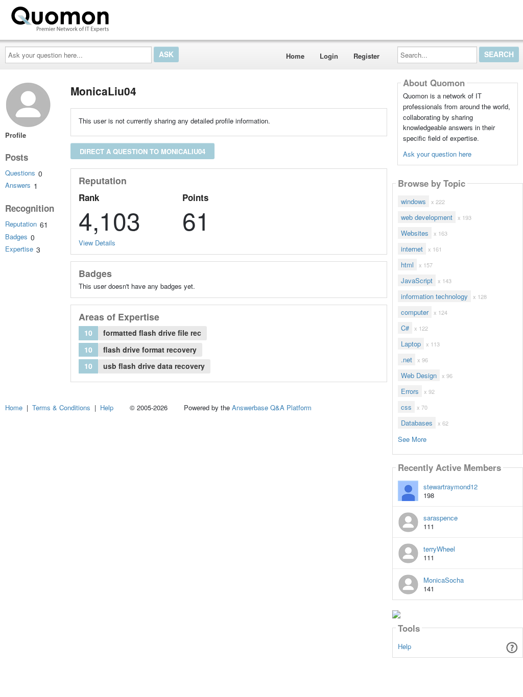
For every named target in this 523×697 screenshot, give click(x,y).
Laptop (411, 343)
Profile (15, 135)
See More (412, 438)
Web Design (419, 375)
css (406, 407)
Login (329, 56)
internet (412, 249)
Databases (417, 423)
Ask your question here (437, 154)
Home (295, 56)
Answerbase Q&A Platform (272, 407)
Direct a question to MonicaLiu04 (142, 151)
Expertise (19, 249)
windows (413, 201)
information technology (434, 296)
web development (427, 217)
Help (404, 646)
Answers (18, 185)
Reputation (21, 224)
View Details (97, 242)
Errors (410, 391)
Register (366, 56)
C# (405, 328)
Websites (415, 233)
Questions (20, 173)
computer (415, 312)
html (407, 264)
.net (406, 359)
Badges (16, 236)
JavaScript (417, 280)
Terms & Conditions (61, 407)
